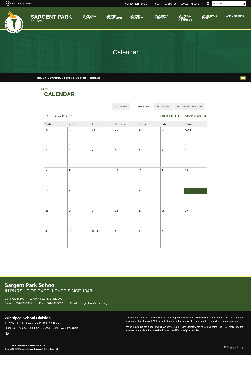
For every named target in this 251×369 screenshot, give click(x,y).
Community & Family (209, 17)
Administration (235, 16)
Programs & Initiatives (161, 17)
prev (47, 116)
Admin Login (33, 345)
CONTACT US (170, 4)
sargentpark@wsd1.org (93, 303)
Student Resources (136, 17)
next (52, 116)
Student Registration (114, 17)
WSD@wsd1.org (69, 328)
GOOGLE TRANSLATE (190, 4)
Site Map (21, 345)
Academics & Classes (90, 17)
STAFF (158, 4)
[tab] (121, 106)
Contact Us (9, 345)
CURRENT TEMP (136, 4)
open (243, 78)
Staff (44, 345)
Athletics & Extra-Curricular (185, 18)
